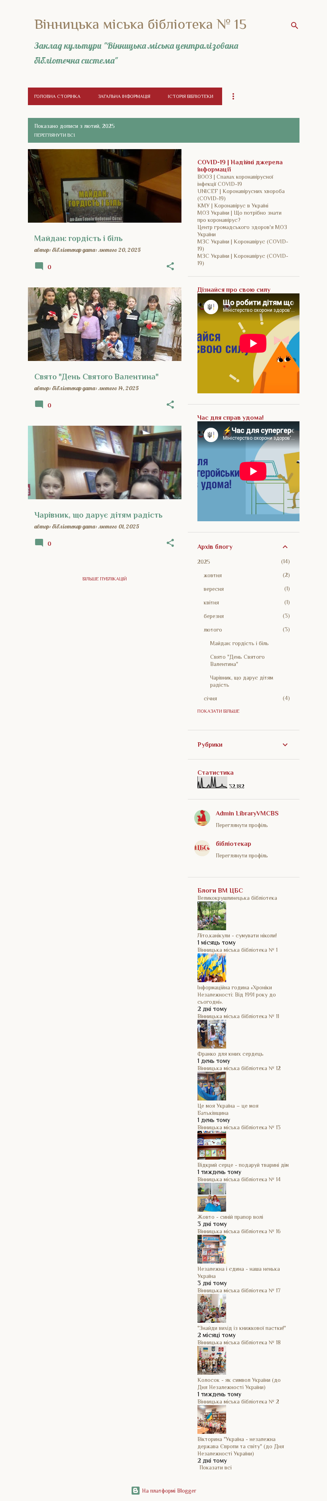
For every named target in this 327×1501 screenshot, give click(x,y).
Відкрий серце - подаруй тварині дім (243, 1165)
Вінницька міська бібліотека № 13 (239, 1127)
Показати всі (215, 1467)
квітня (211, 602)
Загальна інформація (124, 96)
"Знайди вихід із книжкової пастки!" (241, 1328)
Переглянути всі (54, 135)
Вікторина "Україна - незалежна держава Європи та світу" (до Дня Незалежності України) (240, 1446)
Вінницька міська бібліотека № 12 (239, 1068)
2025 (203, 561)
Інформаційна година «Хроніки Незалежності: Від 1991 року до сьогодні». (236, 994)
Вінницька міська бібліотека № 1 (237, 950)
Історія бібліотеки (190, 96)
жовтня (213, 575)
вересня (214, 589)
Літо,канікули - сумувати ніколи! (237, 935)
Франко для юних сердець (230, 1054)
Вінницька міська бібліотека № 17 (238, 1290)
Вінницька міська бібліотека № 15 (140, 24)
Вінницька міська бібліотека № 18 (239, 1342)
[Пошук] (294, 25)
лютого (213, 629)
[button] (170, 266)
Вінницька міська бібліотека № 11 (238, 1016)
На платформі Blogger (168, 1490)
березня (214, 616)
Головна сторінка (57, 96)
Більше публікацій (105, 579)
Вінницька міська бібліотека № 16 (239, 1231)
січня (210, 698)
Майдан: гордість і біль (239, 643)
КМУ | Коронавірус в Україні (232, 205)
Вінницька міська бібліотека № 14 (239, 1179)
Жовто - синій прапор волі (230, 1217)
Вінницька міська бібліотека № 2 (238, 1401)
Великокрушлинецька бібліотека (237, 898)
